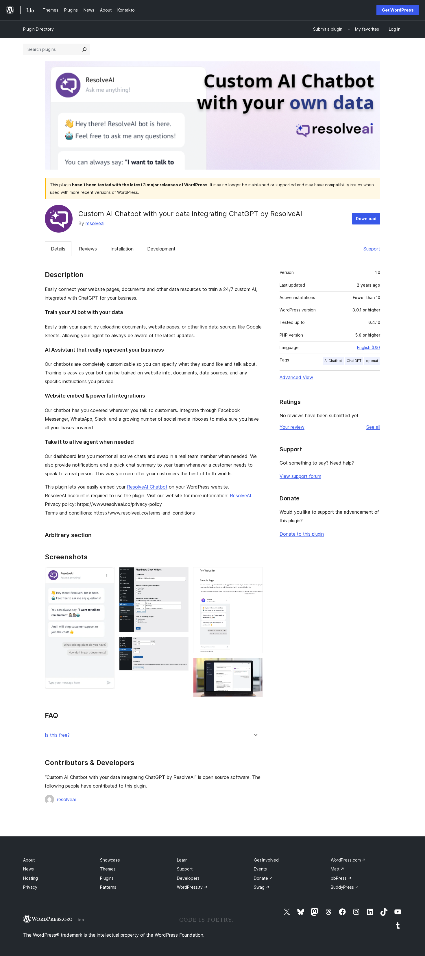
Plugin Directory (38, 29)
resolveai (95, 223)
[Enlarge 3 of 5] (181, 644)
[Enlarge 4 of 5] (255, 575)
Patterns (108, 887)
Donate (263, 878)
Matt (337, 868)
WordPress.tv (192, 887)
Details (58, 249)
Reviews (88, 249)
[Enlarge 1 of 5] (107, 575)
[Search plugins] (84, 49)
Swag (261, 887)
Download (366, 218)
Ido (81, 919)
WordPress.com (348, 859)
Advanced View (296, 377)
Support (371, 249)
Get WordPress (398, 10)
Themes (108, 868)
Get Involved (266, 859)
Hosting (30, 878)
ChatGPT (354, 361)
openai (372, 361)
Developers (188, 878)
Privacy (30, 887)
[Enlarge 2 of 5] (181, 575)
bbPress (341, 878)
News (28, 868)
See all (373, 427)
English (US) (368, 347)
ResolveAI (240, 495)
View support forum (300, 476)
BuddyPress (345, 887)
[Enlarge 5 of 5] (255, 666)
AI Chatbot (333, 361)
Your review (292, 427)
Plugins (107, 878)
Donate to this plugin (302, 534)
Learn (182, 859)
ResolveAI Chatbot (147, 487)
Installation (122, 249)
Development (161, 249)
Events (260, 868)
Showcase (110, 859)
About (29, 859)
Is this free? (57, 735)
